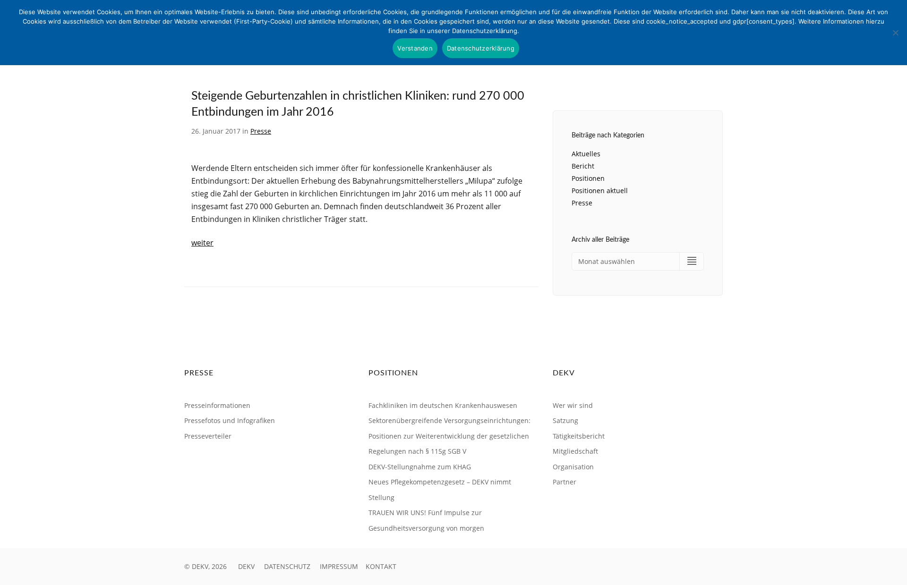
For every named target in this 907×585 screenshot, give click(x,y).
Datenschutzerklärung (480, 48)
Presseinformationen (217, 405)
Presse (260, 131)
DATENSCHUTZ (287, 566)
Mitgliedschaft (575, 451)
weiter (202, 242)
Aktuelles (586, 153)
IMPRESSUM (339, 566)
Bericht (583, 165)
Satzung (565, 420)
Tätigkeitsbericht (579, 436)
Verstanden (415, 48)
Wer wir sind (573, 405)
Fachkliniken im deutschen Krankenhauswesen (442, 405)
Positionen (588, 178)
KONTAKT (381, 566)
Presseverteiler (207, 436)
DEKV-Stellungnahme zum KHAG (419, 466)
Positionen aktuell (600, 190)
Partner (564, 481)
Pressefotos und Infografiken (229, 420)
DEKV (246, 566)
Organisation (573, 466)
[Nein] (895, 32)
